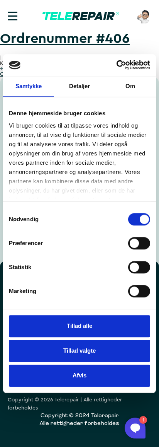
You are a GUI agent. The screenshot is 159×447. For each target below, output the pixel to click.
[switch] (139, 243)
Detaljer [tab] (79, 86)
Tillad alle (79, 325)
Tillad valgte (79, 350)
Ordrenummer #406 (65, 39)
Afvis (79, 375)
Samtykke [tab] (28, 86)
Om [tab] (130, 86)
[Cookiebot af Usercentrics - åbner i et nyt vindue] (116, 65)
